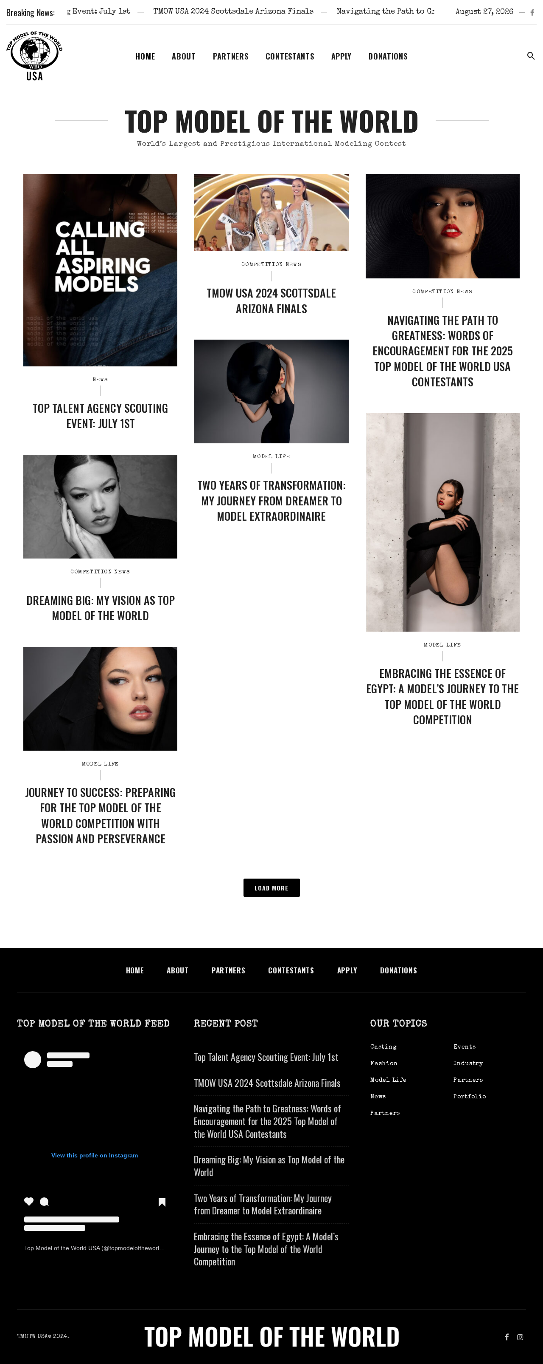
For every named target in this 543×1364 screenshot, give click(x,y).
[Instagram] (520, 1337)
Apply (341, 56)
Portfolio (469, 1097)
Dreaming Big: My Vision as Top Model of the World (100, 608)
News (100, 380)
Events (464, 1047)
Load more (271, 887)
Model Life (271, 457)
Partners (231, 56)
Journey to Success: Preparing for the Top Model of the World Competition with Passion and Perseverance (100, 816)
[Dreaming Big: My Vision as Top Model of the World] (100, 507)
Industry (468, 1064)
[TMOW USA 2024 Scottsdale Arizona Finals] (271, 212)
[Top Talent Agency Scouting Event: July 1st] (100, 270)
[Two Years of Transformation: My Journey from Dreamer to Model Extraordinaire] (271, 391)
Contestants (290, 56)
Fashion (383, 1064)
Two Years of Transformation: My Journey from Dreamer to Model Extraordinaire (271, 500)
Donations (388, 56)
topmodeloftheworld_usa (142, 1248)
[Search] (531, 56)
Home (145, 56)
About (184, 56)
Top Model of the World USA (62, 1248)
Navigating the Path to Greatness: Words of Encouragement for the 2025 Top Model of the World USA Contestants (442, 351)
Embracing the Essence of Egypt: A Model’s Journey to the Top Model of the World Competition (442, 697)
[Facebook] (532, 12)
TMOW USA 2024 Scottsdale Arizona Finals (185, 12)
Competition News (271, 265)
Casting (383, 1047)
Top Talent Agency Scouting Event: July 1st (100, 415)
